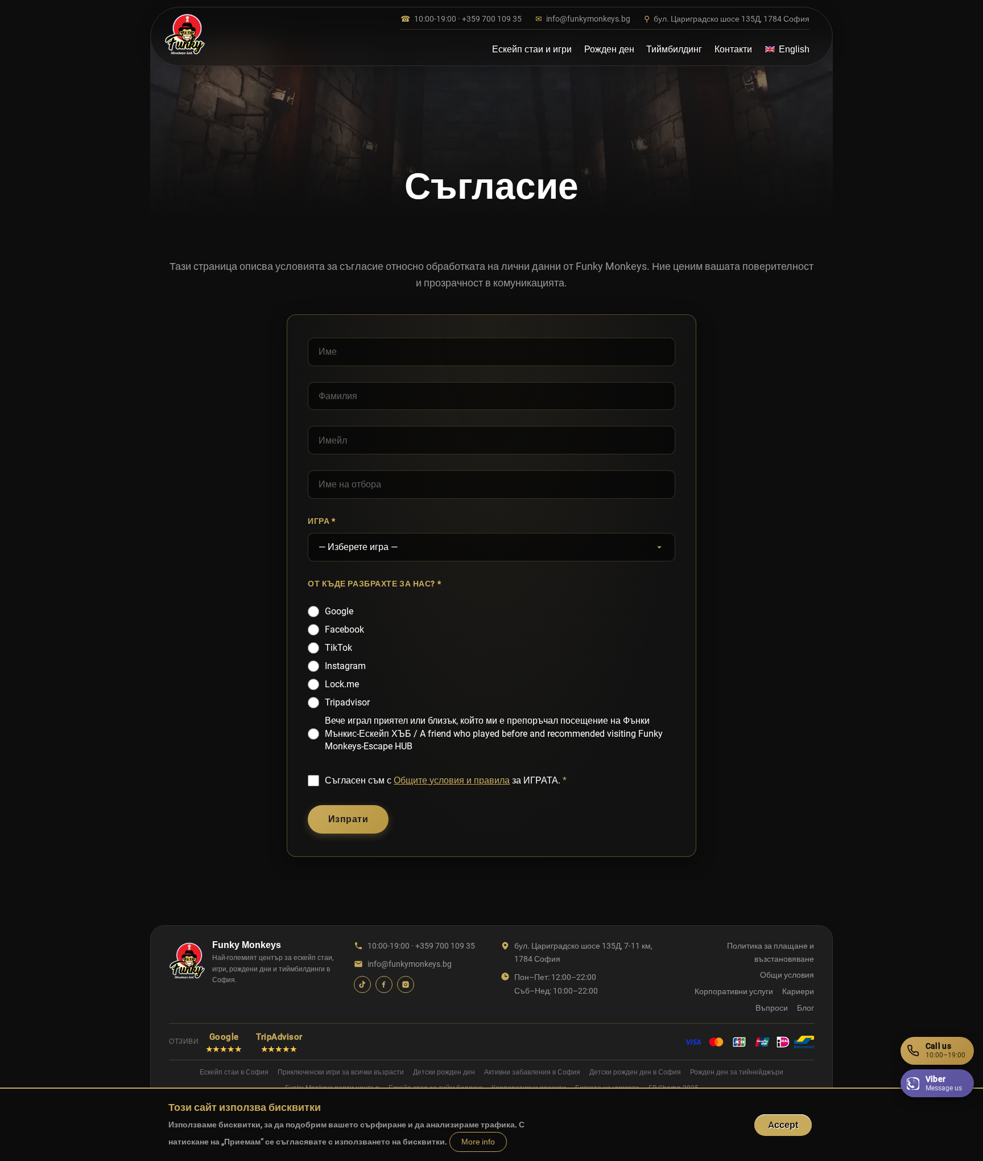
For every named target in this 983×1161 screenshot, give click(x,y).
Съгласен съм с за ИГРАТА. (442, 780)
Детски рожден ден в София (635, 1072)
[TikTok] (362, 984)
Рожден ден (609, 49)
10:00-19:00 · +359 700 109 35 (461, 18)
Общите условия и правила (452, 780)
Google (339, 611)
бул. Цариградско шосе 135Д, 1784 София (726, 18)
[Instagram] (405, 984)
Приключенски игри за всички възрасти (341, 1072)
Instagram (345, 666)
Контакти (733, 49)
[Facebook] (384, 984)
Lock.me (342, 684)
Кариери (798, 991)
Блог (805, 1007)
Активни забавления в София (532, 1072)
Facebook (344, 629)
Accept (783, 1124)
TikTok (338, 647)
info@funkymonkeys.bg (582, 18)
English (794, 49)
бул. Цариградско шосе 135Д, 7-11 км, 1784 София (583, 952)
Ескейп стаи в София (234, 1072)
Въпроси (771, 1007)
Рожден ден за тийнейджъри (736, 1072)
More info (478, 1142)
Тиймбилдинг (674, 49)
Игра (318, 521)
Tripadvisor (347, 702)
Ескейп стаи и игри (532, 49)
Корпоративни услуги (734, 991)
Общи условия (787, 974)
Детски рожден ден (444, 1072)
